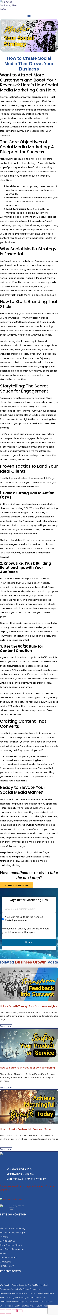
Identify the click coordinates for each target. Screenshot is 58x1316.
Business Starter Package (12, 1232)
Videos (3, 1253)
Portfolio (4, 1236)
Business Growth (31, 962)
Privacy (12, 1207)
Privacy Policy (7, 1266)
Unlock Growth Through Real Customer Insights (28, 1006)
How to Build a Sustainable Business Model (25, 1129)
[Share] (14, 1310)
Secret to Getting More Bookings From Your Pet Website (23, 1297)
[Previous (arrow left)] (2, 1314)
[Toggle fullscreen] (8, 1310)
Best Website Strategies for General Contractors (20, 1289)
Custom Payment (8, 1257)
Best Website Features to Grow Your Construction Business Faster (27, 1293)
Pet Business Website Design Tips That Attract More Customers (26, 1302)
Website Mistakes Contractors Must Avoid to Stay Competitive (25, 1306)
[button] (29, 16)
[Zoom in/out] (2, 1310)
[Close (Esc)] (19, 1310)
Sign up (29, 942)
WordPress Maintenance (11, 1249)
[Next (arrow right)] (8, 1314)
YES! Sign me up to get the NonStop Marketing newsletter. (24, 918)
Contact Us (5, 1261)
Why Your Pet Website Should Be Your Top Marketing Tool (24, 1285)
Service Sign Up (7, 1241)
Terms (11, 1209)
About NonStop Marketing (12, 1228)
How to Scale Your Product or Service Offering (27, 1067)
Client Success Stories (11, 1245)
